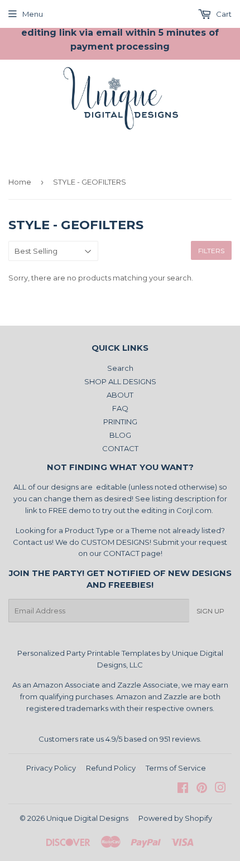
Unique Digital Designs (87, 818)
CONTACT (120, 448)
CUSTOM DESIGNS (115, 542)
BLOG (120, 434)
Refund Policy (111, 767)
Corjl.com (194, 510)
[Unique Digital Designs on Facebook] (183, 789)
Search (120, 368)
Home (19, 181)
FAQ (120, 408)
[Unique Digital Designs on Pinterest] (202, 789)
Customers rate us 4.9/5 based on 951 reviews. (120, 738)
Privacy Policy (51, 767)
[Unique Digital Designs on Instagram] (220, 789)
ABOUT (120, 394)
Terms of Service (176, 767)
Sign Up (210, 611)
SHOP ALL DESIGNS (120, 381)
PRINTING (120, 421)
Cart (223, 13)
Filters (211, 250)
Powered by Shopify (175, 818)
